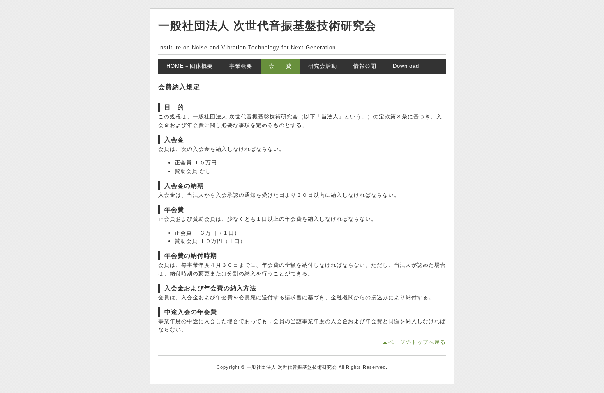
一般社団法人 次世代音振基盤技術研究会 (267, 25)
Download (406, 66)
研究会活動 (322, 66)
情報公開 (364, 66)
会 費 (280, 66)
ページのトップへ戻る (417, 342)
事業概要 (240, 66)
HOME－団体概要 (189, 66)
